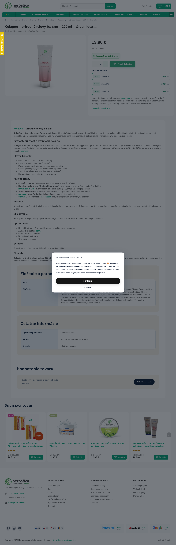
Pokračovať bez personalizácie (69, 257)
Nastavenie (88, 287)
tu (104, 273)
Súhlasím (88, 281)
